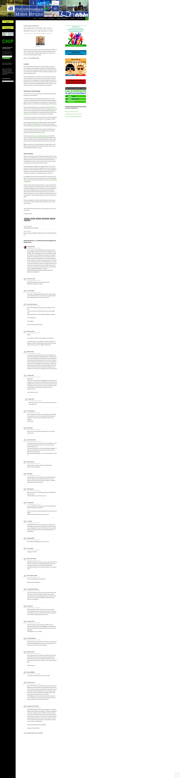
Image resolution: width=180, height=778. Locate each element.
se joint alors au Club (52, 108)
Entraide (72, 18)
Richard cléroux (30, 461)
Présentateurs (46, 218)
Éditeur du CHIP (38, 33)
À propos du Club (42, 18)
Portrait (39, 218)
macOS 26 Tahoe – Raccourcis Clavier (73, 114)
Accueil (35, 18)
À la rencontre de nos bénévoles (31, 25)
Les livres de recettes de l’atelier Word (73, 116)
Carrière (33, 218)
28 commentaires (48, 33)
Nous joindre (51, 18)
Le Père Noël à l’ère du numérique (31, 227)
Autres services (80, 18)
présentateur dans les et (38, 135)
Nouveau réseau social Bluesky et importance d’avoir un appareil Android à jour (40, 233)
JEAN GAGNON (30, 538)
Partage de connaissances (62, 18)
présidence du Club (34, 122)
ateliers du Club (27, 112)
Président (53, 218)
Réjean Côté (27, 220)
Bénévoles (27, 218)
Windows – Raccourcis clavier (71, 111)
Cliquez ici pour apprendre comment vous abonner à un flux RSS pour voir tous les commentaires (8, 71)
